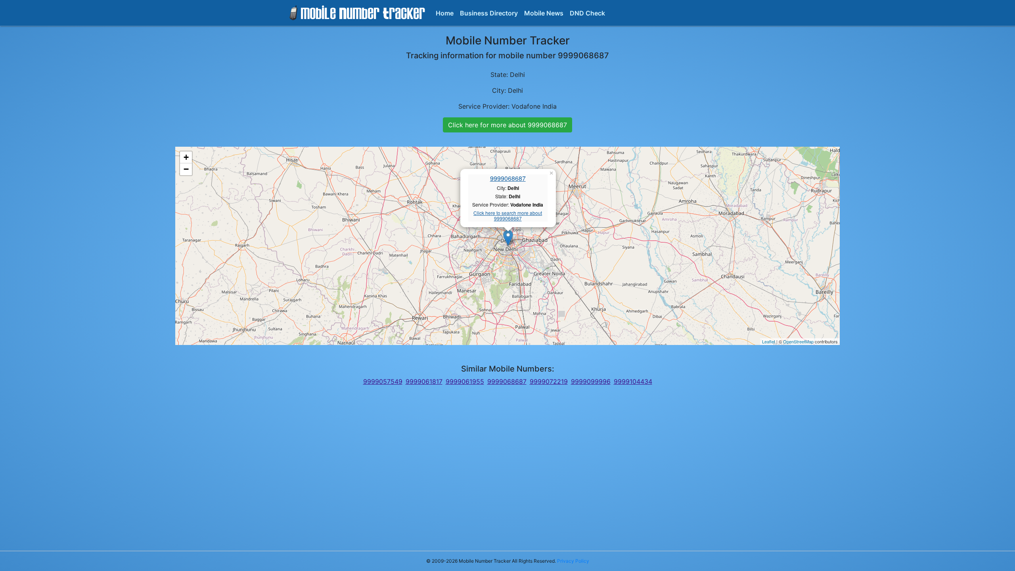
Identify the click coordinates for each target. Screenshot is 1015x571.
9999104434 (633, 381)
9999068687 (508, 178)
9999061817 (424, 381)
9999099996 (591, 381)
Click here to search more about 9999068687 (507, 216)
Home (445, 13)
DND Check (587, 13)
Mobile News (543, 13)
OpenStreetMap (798, 341)
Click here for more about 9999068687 (507, 125)
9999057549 (382, 381)
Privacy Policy (573, 561)
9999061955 (465, 381)
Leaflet (768, 341)
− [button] (186, 169)
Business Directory (489, 13)
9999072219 (549, 381)
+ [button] (186, 157)
